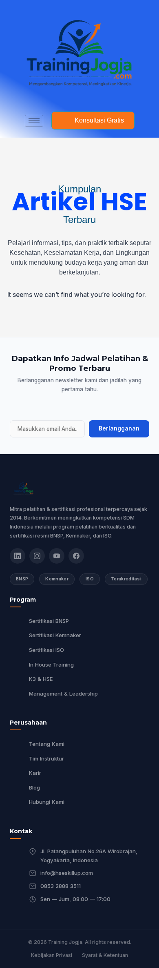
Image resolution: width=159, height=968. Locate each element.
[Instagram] (37, 556)
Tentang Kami (46, 743)
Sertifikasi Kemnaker (55, 635)
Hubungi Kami (46, 801)
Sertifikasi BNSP (49, 621)
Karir (35, 772)
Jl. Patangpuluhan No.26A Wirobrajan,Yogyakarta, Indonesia (88, 855)
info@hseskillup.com (66, 873)
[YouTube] (56, 556)
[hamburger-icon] (34, 121)
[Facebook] (76, 556)
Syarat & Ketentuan (105, 955)
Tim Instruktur (46, 758)
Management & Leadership (63, 693)
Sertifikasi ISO (46, 650)
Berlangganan (119, 428)
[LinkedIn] (17, 556)
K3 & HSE (41, 679)
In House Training (51, 664)
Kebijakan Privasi (51, 955)
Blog (34, 787)
